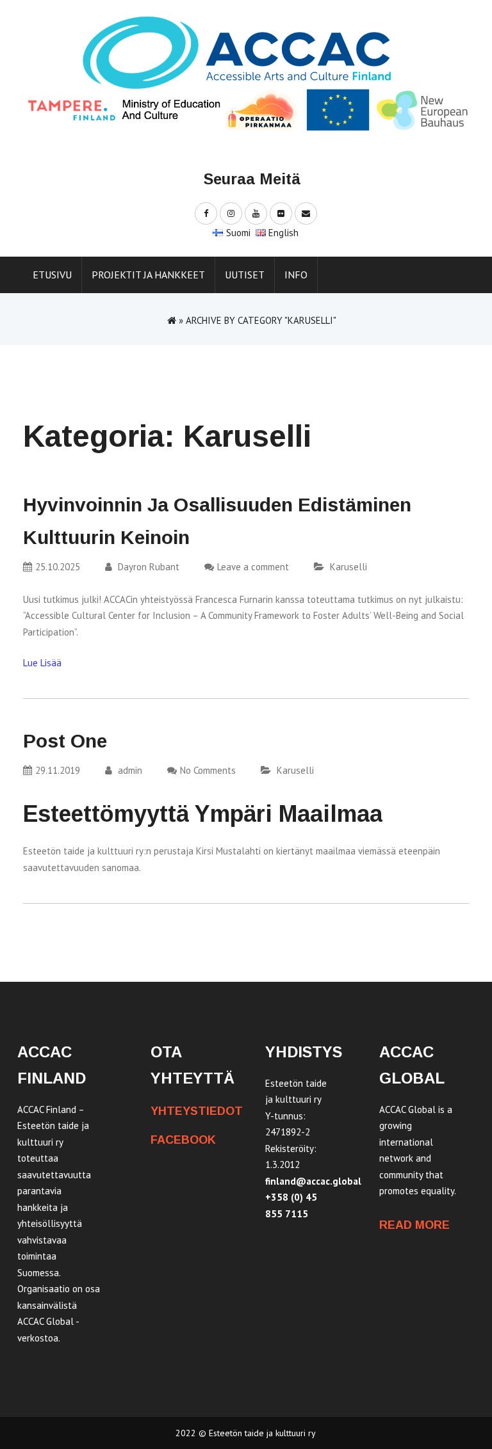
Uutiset (245, 274)
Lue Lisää (42, 663)
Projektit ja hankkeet (148, 274)
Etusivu (52, 274)
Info (296, 274)
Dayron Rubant (147, 567)
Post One (65, 740)
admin (128, 770)
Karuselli (348, 567)
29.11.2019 (57, 770)
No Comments (208, 770)
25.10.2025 (57, 567)
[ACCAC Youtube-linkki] (256, 213)
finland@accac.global (313, 1181)
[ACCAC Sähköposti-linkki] (306, 213)
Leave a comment (253, 567)
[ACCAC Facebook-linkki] (206, 213)
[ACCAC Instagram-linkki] (231, 213)
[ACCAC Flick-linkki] (281, 213)
